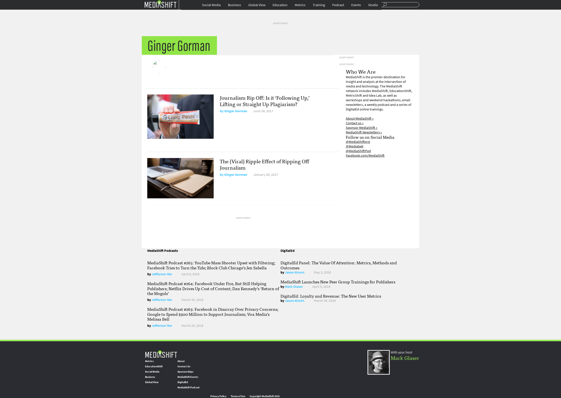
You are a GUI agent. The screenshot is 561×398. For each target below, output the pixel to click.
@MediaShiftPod (358, 151)
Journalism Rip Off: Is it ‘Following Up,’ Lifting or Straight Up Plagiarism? (265, 100)
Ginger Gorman (235, 111)
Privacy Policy (218, 396)
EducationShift (154, 366)
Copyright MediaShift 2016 (265, 396)
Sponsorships (185, 371)
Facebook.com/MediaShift (365, 155)
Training (319, 5)
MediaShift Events (188, 377)
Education (280, 5)
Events (356, 5)
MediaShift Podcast (189, 387)
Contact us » (355, 123)
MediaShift (161, 354)
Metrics (300, 5)
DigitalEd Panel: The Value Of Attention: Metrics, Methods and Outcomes (338, 265)
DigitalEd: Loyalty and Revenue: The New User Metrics (330, 296)
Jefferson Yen (162, 274)
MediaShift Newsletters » (364, 132)
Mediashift (160, 4)
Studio (373, 5)
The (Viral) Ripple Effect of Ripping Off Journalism (264, 164)
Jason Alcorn (294, 272)
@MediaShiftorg (358, 141)
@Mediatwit (354, 146)
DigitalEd (183, 382)
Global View (256, 5)
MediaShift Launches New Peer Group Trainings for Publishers (337, 281)
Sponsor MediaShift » (361, 127)
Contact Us (184, 366)
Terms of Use (238, 396)
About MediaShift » (360, 118)
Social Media (211, 5)
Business (234, 5)
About (181, 361)
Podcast (338, 5)
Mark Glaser (294, 286)
